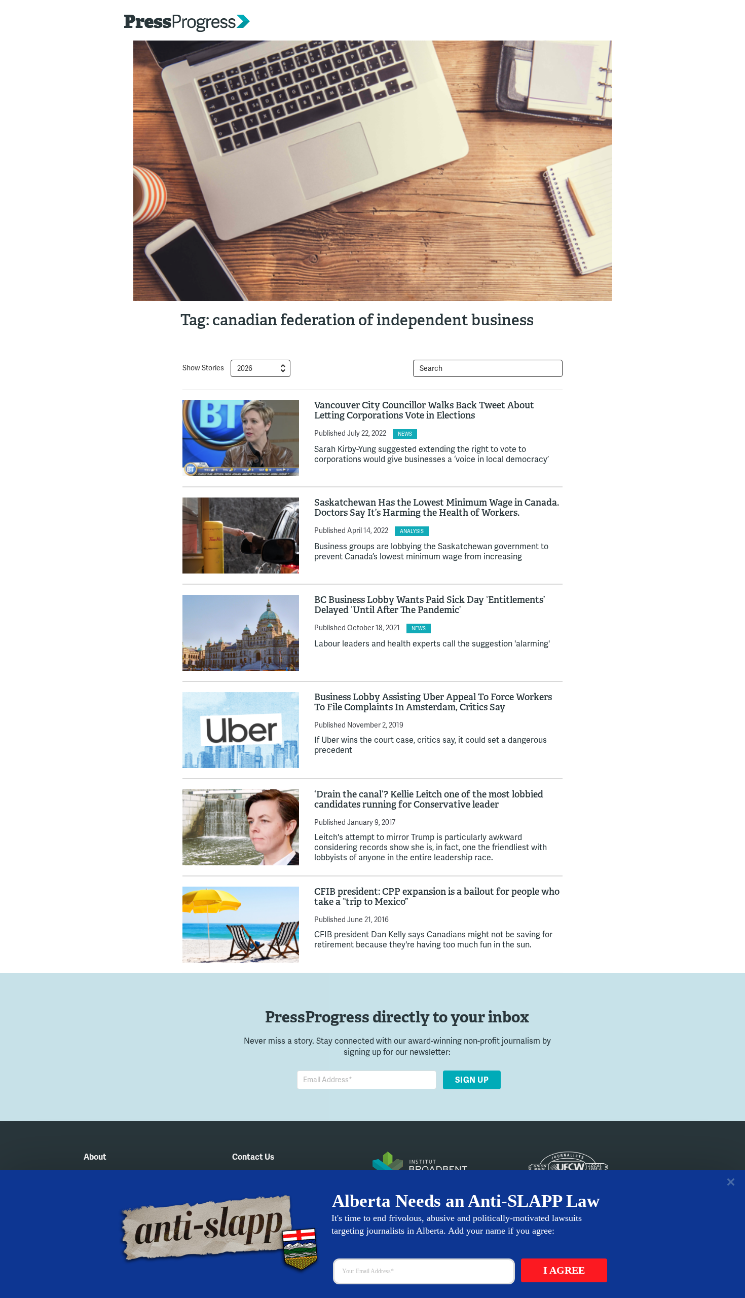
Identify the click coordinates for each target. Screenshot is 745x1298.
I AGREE (564, 1270)
